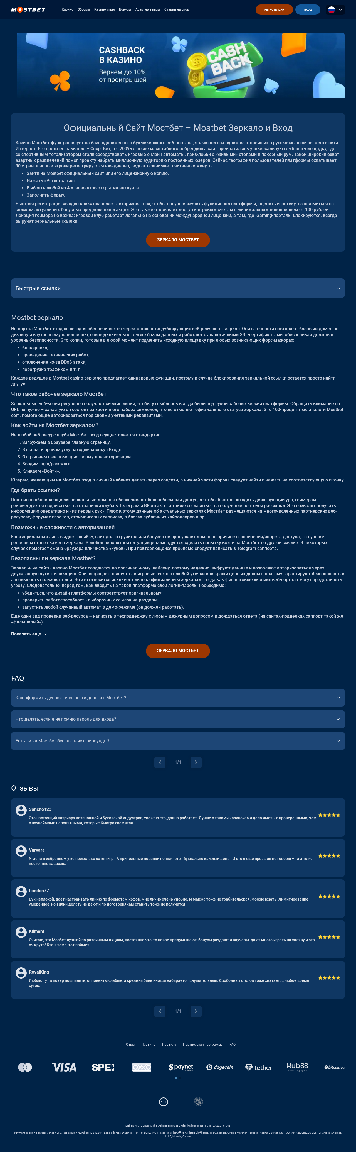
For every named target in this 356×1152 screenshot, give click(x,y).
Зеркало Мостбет (178, 240)
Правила (148, 1044)
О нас (130, 1044)
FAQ (232, 1044)
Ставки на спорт (177, 9)
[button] (176, 1078)
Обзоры (84, 9)
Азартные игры (147, 9)
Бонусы (125, 9)
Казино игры (104, 9)
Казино (67, 9)
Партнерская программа (203, 1044)
